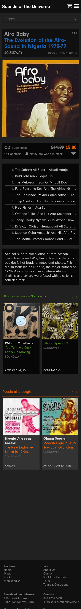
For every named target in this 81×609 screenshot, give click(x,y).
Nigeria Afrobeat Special (18, 441)
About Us (49, 570)
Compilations (68, 53)
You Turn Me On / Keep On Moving (18, 350)
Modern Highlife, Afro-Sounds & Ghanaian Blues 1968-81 (59, 445)
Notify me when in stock (46, 154)
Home (8, 570)
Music (7, 573)
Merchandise (12, 581)
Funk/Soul (22, 370)
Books (8, 577)
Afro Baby (16, 34)
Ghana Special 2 (55, 343)
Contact (48, 573)
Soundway (13, 53)
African (53, 53)
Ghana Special (54, 438)
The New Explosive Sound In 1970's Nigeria (19, 449)
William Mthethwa (19, 343)
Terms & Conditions (55, 584)
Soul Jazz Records (54, 577)
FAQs (46, 581)
